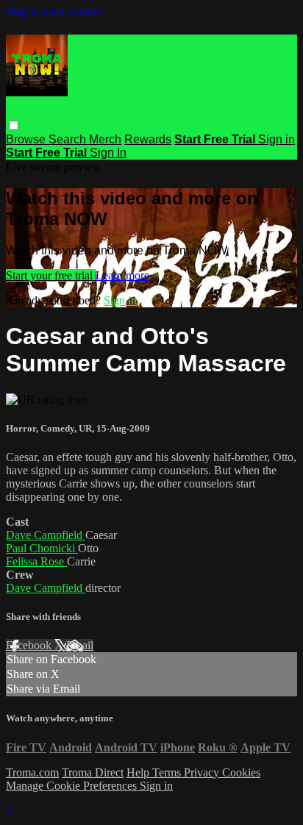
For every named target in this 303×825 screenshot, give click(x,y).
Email (79, 645)
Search (69, 139)
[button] (13, 125)
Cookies (241, 772)
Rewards (147, 139)
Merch (105, 139)
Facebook (30, 645)
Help (139, 772)
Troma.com (32, 772)
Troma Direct (93, 772)
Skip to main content (53, 12)
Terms (168, 772)
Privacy (203, 772)
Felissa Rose (36, 561)
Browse (27, 139)
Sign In (108, 152)
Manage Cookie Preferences (73, 785)
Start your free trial (51, 275)
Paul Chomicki (42, 548)
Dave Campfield (45, 535)
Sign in (276, 139)
